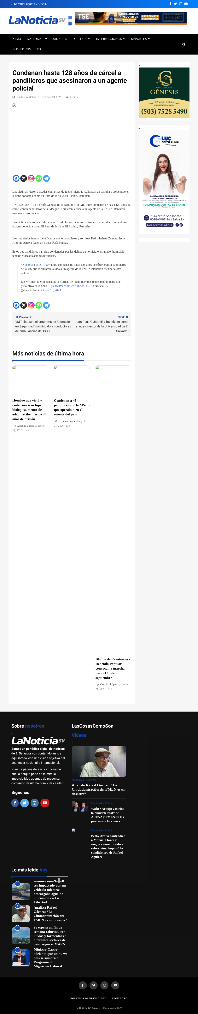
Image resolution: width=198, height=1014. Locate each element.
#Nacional (27, 264)
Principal (91, 779)
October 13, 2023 (50, 290)
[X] (23, 178)
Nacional (35, 38)
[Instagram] (31, 178)
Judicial (60, 38)
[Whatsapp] (38, 178)
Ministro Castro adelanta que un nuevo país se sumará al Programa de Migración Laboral (50, 935)
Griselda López (25, 425)
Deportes (139, 38)
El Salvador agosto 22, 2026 (29, 4)
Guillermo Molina (26, 97)
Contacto (119, 998)
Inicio (16, 38)
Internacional (109, 38)
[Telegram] (46, 178)
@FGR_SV (43, 264)
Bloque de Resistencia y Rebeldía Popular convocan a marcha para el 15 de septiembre (113, 668)
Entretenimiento (26, 49)
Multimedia (78, 779)
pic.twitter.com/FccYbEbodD (69, 286)
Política (80, 38)
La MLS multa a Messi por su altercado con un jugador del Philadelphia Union (50, 958)
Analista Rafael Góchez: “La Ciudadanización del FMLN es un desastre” (98, 789)
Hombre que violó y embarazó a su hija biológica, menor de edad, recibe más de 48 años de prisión (29, 409)
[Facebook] (16, 178)
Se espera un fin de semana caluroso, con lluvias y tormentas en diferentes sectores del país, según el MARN (50, 913)
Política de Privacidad (88, 998)
